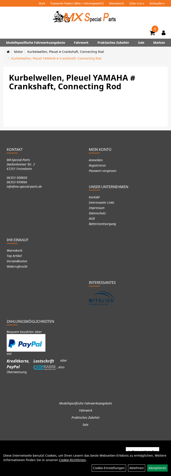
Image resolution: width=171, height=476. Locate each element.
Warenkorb (116, 3)
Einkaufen (156, 3)
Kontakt (94, 197)
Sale (141, 42)
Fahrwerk (81, 42)
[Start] (8, 52)
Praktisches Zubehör (113, 42)
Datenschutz (97, 213)
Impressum (96, 208)
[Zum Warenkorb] (152, 33)
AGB (92, 218)
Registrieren (97, 165)
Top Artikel (14, 256)
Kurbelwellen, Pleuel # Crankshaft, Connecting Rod (65, 52)
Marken (159, 42)
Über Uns (135, 3)
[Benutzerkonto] (163, 33)
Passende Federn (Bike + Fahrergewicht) (77, 3)
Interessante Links (101, 202)
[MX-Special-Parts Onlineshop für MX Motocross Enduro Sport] (85, 16)
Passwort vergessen (102, 171)
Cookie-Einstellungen (109, 468)
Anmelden (96, 160)
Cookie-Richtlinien (72, 460)
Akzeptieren (157, 468)
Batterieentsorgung (102, 224)
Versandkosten (17, 261)
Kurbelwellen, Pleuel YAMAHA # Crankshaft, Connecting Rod (56, 58)
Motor (18, 52)
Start (42, 3)
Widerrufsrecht (17, 266)
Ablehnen (136, 468)
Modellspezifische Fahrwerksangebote (35, 42)
